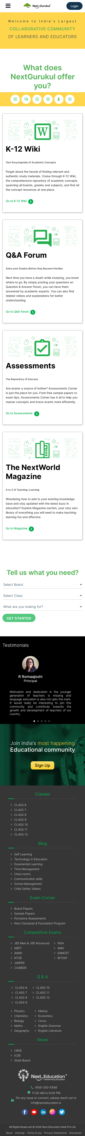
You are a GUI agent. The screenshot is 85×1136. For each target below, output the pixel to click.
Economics (43, 1016)
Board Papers (21, 908)
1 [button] (34, 721)
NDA (58, 943)
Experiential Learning (26, 864)
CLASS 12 (19, 834)
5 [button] (49, 721)
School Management (26, 883)
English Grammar (47, 1025)
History (41, 1011)
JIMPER (17, 963)
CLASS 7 (18, 809)
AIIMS (16, 953)
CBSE (16, 1050)
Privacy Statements (55, 1132)
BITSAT (60, 958)
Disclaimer (75, 1132)
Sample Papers (22, 913)
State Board (20, 1060)
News (9, 1132)
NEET (16, 948)
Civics (40, 1021)
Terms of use (34, 1132)
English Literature (47, 1030)
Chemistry (19, 1016)
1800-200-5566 (43, 1087)
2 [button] (38, 721)
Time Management (24, 869)
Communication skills (26, 879)
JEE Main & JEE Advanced (30, 943)
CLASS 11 (18, 829)
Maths (16, 1025)
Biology (17, 1021)
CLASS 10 (19, 824)
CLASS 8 (18, 814)
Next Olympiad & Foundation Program (37, 923)
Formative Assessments (28, 918)
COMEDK (18, 967)
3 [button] (41, 721)
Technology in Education (28, 859)
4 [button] (45, 721)
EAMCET (61, 953)
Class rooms (20, 874)
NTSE (16, 958)
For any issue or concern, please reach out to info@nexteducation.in (43, 1100)
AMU (58, 948)
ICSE (15, 1055)
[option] (40, 684)
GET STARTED (19, 618)
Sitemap (20, 1132)
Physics (17, 1011)
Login (74, 6)
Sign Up (42, 765)
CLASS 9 (18, 819)
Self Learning (21, 854)
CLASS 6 (18, 805)
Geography (19, 1030)
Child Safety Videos (25, 888)
